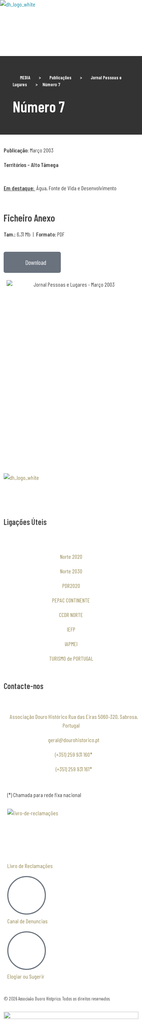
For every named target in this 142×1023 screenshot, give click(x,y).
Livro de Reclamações (30, 865)
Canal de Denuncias (27, 920)
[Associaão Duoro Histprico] (30, 17)
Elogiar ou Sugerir (25, 976)
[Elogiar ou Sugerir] (26, 950)
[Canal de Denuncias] (26, 895)
